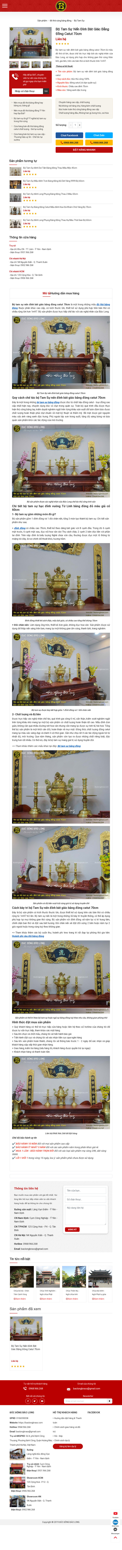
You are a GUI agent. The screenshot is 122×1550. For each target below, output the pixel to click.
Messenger (115, 1533)
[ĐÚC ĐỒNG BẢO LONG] (61, 6)
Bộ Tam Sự (79, 20)
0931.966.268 (44, 1470)
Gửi (46, 91)
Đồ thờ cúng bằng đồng (60, 20)
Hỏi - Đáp (58, 1436)
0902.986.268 (28, 1509)
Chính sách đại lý (62, 1440)
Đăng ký (72, 1229)
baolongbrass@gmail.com (34, 1249)
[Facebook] (28, 1401)
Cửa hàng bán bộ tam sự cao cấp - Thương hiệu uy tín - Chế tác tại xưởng (30, 137)
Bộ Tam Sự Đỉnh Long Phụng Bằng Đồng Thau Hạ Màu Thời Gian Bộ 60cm (57, 220)
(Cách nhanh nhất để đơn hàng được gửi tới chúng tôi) (84, 151)
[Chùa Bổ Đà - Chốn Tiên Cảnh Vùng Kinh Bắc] (22, 1276)
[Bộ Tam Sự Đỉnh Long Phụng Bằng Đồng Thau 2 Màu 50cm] (15, 197)
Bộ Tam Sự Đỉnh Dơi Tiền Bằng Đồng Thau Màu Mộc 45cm (50, 168)
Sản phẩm (42, 20)
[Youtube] (42, 1401)
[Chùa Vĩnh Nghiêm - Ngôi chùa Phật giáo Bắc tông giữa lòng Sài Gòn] (48, 1276)
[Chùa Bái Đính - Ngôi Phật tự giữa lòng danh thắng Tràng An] (100, 1276)
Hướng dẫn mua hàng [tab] (64, 293)
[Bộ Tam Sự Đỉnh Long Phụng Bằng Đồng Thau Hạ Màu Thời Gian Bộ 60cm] (15, 223)
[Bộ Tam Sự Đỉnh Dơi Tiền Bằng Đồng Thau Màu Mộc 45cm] (15, 171)
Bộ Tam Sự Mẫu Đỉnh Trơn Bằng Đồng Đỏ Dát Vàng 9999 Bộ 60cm (53, 181)
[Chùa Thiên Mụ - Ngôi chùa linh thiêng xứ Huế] (74, 1276)
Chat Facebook (69, 135)
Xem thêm (21, 1299)
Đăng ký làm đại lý (68, 1446)
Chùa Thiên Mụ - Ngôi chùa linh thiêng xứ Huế (72, 1294)
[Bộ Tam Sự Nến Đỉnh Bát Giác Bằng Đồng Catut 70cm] (26, 1328)
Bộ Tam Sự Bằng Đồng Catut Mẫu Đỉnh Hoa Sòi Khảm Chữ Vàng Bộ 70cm (57, 207)
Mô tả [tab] (46, 293)
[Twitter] (35, 1401)
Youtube (115, 1517)
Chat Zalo (99, 135)
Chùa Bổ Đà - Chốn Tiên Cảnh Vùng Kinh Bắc (21, 1294)
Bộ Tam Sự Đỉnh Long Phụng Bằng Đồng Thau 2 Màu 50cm (50, 194)
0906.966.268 (28, 1491)
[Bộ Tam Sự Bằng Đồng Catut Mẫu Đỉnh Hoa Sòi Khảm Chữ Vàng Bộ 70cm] (15, 210)
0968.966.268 (58, 1133)
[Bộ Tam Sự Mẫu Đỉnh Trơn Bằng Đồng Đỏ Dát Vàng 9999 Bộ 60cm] (15, 184)
